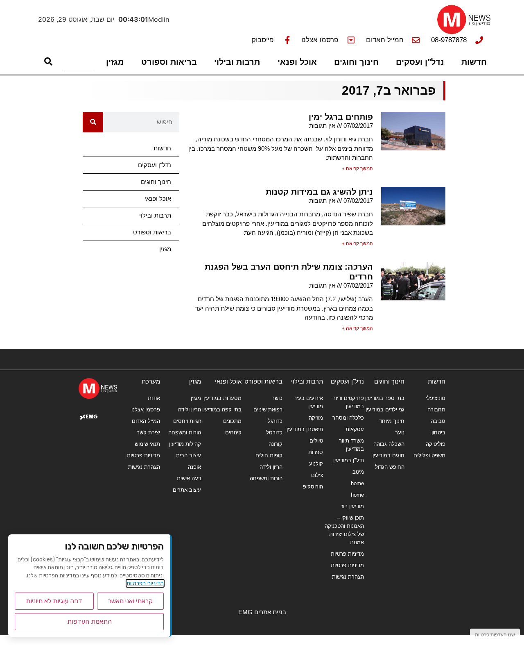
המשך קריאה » (357, 168)
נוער (399, 432)
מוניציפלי (435, 398)
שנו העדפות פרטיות (495, 634)
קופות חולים (268, 455)
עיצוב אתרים (187, 490)
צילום (317, 475)
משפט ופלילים (429, 455)
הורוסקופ (313, 487)
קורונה (275, 444)
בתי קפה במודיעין (222, 410)
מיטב (358, 472)
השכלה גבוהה (388, 444)
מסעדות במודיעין (222, 398)
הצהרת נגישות (348, 577)
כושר (277, 398)
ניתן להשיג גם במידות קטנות (319, 191)
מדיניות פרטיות (347, 554)
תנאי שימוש (147, 444)
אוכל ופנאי (297, 61)
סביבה (438, 421)
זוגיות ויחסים (187, 421)
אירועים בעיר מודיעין (308, 402)
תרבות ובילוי (237, 61)
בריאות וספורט (169, 61)
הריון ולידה (271, 467)
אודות (154, 398)
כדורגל (275, 421)
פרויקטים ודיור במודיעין (348, 402)
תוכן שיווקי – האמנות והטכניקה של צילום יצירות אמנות (344, 530)
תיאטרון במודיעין (305, 429)
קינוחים (233, 432)
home (357, 483)
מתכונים (232, 421)
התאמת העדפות (89, 621)
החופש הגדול (389, 467)
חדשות (474, 61)
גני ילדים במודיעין (385, 410)
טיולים (316, 441)
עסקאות (355, 429)
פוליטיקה (435, 444)
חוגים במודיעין (388, 455)
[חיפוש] (93, 122)
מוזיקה (316, 418)
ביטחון (438, 432)
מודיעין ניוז (352, 506)
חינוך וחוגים (356, 61)
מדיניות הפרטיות (145, 583)
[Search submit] (48, 61)
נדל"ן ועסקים (420, 61)
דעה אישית (189, 478)
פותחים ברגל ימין (341, 116)
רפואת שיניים (267, 410)
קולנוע (316, 464)
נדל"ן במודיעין (348, 460)
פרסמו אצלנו (145, 410)
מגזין (115, 61)
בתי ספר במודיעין (384, 398)
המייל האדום (146, 421)
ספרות (315, 452)
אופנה (194, 467)
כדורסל (274, 432)
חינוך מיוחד (391, 421)
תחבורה (436, 410)
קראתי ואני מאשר (130, 601)
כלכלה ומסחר (348, 418)
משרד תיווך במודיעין (351, 445)
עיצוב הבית (188, 455)
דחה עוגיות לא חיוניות (54, 601)
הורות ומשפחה (266, 478)
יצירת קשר (148, 432)
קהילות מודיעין (185, 444)
